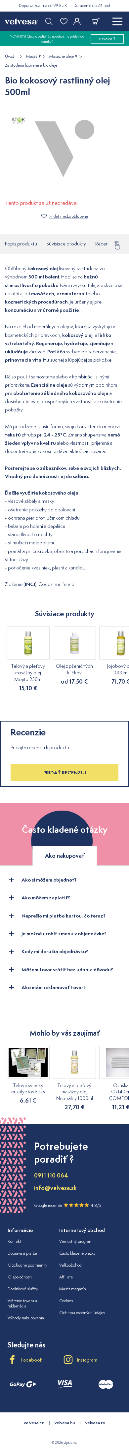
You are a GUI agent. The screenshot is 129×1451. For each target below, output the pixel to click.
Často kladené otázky (77, 1253)
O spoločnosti (20, 1277)
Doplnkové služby (23, 1289)
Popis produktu (21, 244)
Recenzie (104, 244)
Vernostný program (76, 1241)
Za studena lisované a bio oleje (31, 65)
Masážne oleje (61, 56)
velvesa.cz (34, 1423)
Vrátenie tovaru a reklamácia (22, 1303)
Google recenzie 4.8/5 (67, 1205)
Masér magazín (72, 1289)
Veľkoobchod (70, 1265)
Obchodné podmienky (27, 1265)
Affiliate (66, 1277)
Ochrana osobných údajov (82, 1312)
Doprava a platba (22, 1253)
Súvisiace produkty (66, 244)
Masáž (31, 56)
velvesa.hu (65, 1423)
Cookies (66, 1301)
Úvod (9, 56)
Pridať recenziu (64, 772)
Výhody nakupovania (26, 1318)
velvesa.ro (95, 1423)
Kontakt (14, 1241)
